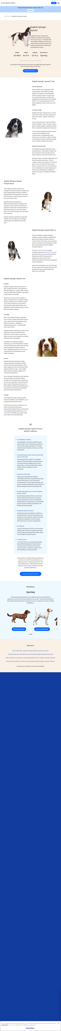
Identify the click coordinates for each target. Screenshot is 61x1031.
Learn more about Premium (30, 574)
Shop (53, 3)
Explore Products (30, 70)
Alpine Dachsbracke (19, 629)
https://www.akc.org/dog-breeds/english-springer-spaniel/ (30, 650)
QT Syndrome (20, 526)
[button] (55, 621)
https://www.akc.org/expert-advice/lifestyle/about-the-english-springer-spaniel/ (30, 657)
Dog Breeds (7, 16)
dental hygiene (23, 349)
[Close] (58, 1023)
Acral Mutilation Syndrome (24, 439)
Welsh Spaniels (42, 250)
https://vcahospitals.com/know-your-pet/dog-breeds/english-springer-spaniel (30, 661)
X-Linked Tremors (22, 539)
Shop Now (30, 10)
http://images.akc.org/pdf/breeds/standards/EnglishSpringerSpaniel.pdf (30, 654)
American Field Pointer (42, 629)
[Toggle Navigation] (58, 3)
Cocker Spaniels (51, 252)
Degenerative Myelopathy (23, 474)
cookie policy (4, 1025)
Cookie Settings (30, 1028)
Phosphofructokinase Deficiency (25, 510)
